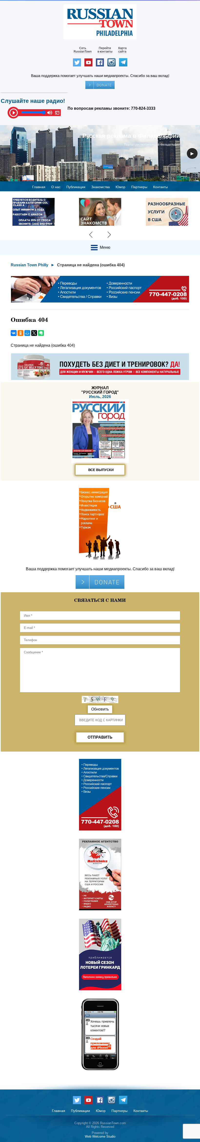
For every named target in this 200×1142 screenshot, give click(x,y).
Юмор (120, 187)
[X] (34, 333)
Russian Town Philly (29, 265)
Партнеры (139, 187)
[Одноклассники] (20, 333)
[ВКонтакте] (14, 333)
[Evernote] (41, 333)
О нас (55, 187)
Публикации (75, 187)
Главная (38, 187)
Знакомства (100, 187)
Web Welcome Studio (100, 1136)
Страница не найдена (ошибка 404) (91, 265)
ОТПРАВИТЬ (100, 737)
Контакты (160, 187)
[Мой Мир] (27, 333)
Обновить (100, 709)
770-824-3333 (143, 108)
